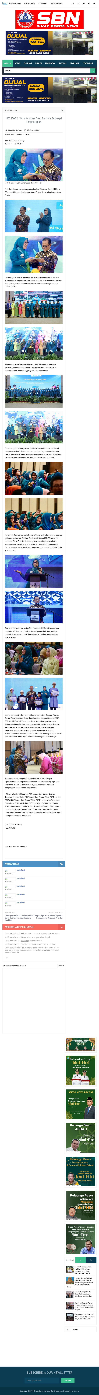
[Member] (94, 3)
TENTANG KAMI (15, 3)
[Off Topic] (84, 3)
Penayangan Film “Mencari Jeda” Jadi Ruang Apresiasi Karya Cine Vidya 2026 (84, 1316)
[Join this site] (89, 3)
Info (4, 3)
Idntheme (75, 1391)
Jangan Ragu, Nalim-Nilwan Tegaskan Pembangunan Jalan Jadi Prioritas (48, 917)
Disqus (61, 966)
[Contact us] (78, 3)
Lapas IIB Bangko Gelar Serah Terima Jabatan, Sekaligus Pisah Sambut (83, 1294)
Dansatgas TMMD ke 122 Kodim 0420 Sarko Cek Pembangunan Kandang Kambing (19, 918)
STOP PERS (42, 3)
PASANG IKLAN (57, 3)
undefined (21, 870)
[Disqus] (34, 1000)
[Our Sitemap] (73, 3)
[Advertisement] (81, 1347)
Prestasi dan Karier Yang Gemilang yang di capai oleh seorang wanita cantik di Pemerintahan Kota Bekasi (80, 1282)
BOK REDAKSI (29, 3)
